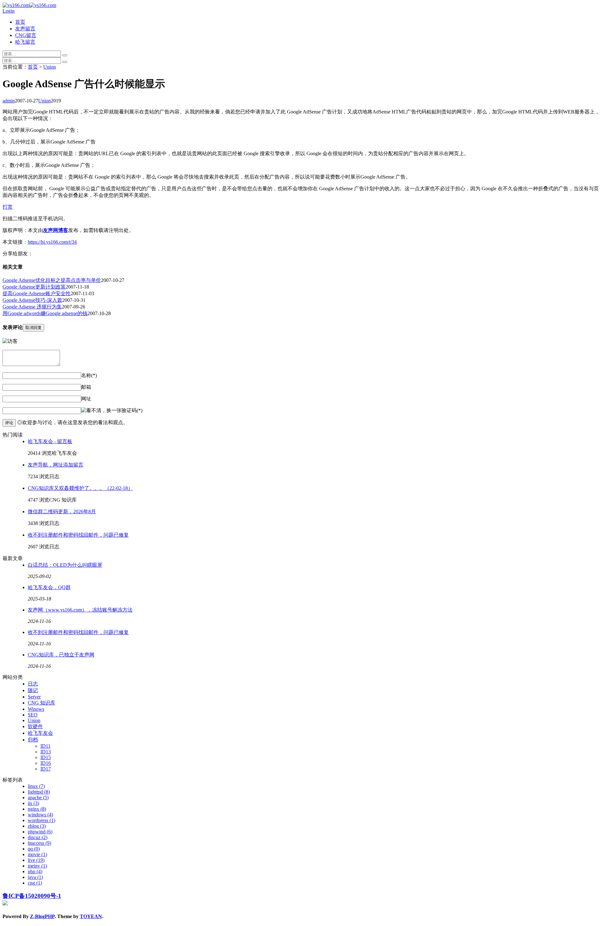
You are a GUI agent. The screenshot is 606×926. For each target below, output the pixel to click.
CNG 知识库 (41, 702)
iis (33, 803)
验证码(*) (132, 410)
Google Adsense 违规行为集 (32, 306)
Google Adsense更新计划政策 (34, 286)
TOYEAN (91, 916)
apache (38, 797)
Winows (36, 709)
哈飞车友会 (40, 733)
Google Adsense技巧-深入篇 (32, 300)
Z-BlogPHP (42, 916)
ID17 (45, 768)
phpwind (40, 831)
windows (40, 814)
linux (36, 786)
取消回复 (33, 327)
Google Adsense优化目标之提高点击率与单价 (52, 280)
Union (49, 67)
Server (34, 696)
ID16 (45, 763)
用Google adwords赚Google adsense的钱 (45, 313)
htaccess (39, 843)
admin (9, 100)
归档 (33, 739)
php (35, 871)
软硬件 (35, 726)
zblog (37, 826)
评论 (9, 422)
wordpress (41, 820)
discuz (37, 837)
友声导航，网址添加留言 (55, 464)
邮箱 (86, 387)
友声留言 (25, 28)
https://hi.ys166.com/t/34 (52, 242)
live (36, 860)
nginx (37, 809)
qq (34, 848)
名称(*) (89, 375)
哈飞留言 (25, 42)
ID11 (45, 746)
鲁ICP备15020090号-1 (32, 895)
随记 (33, 690)
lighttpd (39, 792)
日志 (33, 683)
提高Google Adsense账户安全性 (37, 293)
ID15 (45, 757)
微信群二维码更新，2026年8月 (62, 511)
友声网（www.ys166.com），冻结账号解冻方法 (80, 609)
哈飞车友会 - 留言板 (50, 441)
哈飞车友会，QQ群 (49, 587)
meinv (37, 865)
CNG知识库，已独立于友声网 (61, 654)
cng (35, 883)
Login (9, 11)
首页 (20, 22)
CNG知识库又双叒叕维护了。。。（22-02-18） (80, 488)
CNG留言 (25, 35)
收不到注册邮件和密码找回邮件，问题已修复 (78, 535)
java (35, 877)
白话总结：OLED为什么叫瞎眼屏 (65, 565)
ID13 (45, 751)
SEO (33, 714)
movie (37, 854)
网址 (86, 398)
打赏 (8, 207)
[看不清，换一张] (101, 410)
